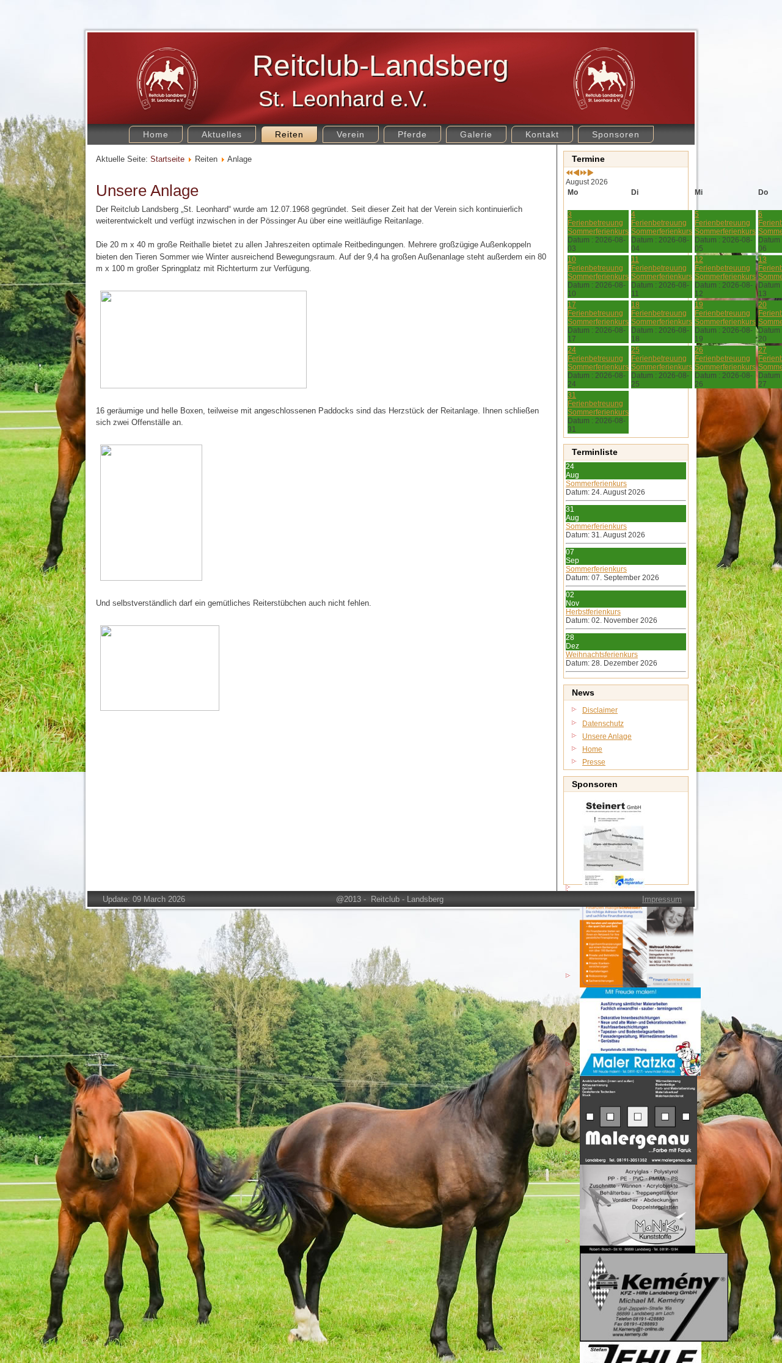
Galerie (476, 134)
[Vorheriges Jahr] (569, 173)
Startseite (167, 159)
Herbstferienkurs (593, 612)
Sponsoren (616, 134)
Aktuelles (222, 134)
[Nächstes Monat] (590, 173)
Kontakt (542, 134)
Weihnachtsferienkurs (602, 654)
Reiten (289, 134)
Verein (351, 134)
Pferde (412, 134)
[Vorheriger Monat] (576, 173)
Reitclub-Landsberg (380, 65)
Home (156, 134)
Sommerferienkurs (596, 483)
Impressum (662, 899)
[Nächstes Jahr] (583, 173)
